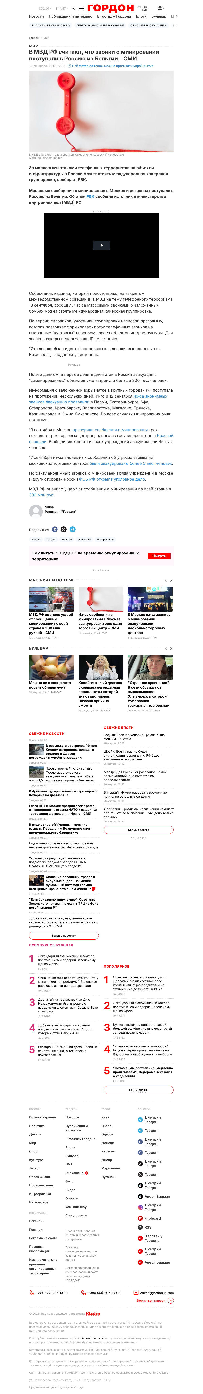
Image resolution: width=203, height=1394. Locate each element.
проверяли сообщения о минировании (110, 429)
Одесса (107, 1134)
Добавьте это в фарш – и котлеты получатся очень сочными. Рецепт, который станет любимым (65, 1029)
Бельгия (67, 539)
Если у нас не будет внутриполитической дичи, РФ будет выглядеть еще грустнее (132, 755)
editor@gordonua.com (157, 1293)
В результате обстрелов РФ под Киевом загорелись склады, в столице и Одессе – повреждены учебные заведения (63, 751)
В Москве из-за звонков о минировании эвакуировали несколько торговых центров (149, 623)
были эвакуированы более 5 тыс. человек (131, 463)
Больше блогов (138, 829)
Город (106, 1109)
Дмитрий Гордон (153, 1119)
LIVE (68, 1164)
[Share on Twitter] (64, 529)
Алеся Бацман (157, 1196)
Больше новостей (64, 935)
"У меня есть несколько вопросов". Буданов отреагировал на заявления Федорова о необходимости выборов (143, 1050)
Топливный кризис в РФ (51, 25)
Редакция (36, 1230)
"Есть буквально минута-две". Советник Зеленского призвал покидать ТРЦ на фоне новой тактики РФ (64, 903)
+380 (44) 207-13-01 (52, 1293)
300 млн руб (41, 495)
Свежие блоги (119, 728)
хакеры (51, 539)
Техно (34, 1168)
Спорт (34, 1151)
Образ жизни (39, 1177)
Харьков (108, 1151)
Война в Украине (42, 1117)
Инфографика (40, 1194)
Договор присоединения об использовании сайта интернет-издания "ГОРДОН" (82, 1274)
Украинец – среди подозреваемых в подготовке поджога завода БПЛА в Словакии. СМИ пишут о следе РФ (57, 862)
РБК (90, 196)
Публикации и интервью (70, 16)
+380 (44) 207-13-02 (104, 1293)
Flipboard (153, 1218)
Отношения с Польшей (148, 25)
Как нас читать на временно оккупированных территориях (43, 1266)
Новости (36, 16)
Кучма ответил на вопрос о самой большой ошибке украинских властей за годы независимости (142, 1028)
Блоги (141, 16)
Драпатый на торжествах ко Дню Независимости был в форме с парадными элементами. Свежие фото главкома (68, 1005)
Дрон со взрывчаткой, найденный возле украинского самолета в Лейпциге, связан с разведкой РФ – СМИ (63, 922)
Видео (70, 1190)
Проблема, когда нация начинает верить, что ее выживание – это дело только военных (139, 813)
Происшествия (41, 1185)
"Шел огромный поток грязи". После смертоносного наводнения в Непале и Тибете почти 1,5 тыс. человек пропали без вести (62, 774)
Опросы (71, 1198)
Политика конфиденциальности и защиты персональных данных (81, 1253)
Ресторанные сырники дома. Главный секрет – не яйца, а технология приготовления (67, 1051)
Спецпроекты (76, 1215)
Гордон (34, 37)
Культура (36, 1160)
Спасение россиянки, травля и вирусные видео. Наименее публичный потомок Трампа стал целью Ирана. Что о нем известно (62, 883)
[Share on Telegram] (73, 529)
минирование (105, 539)
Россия (35, 539)
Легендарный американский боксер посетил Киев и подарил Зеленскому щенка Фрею (141, 1007)
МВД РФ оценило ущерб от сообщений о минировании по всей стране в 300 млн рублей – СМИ (51, 623)
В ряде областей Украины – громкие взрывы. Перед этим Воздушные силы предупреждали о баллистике (60, 828)
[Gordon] (110, 8)
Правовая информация (39, 1249)
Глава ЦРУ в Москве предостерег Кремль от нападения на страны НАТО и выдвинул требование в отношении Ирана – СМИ (63, 810)
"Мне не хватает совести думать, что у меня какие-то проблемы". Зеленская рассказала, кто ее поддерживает (68, 982)
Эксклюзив (74, 1173)
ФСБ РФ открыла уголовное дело (112, 479)
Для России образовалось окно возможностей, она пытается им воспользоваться (135, 776)
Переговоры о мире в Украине (100, 25)
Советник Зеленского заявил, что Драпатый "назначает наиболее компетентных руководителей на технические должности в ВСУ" (139, 983)
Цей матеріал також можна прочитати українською (113, 66)
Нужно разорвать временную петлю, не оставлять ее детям (135, 794)
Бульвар (158, 16)
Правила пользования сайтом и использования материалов (82, 1235)
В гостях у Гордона (114, 16)
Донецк (108, 1143)
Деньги (35, 1134)
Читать (159, 556)
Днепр (107, 1160)
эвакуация (84, 539)
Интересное (38, 1202)
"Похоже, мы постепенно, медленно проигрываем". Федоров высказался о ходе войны (143, 1072)
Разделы (71, 1109)
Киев (105, 1117)
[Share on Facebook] (55, 529)
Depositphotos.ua (92, 1338)
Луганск (108, 1177)
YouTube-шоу (76, 1207)
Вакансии (36, 1221)
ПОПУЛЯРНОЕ (117, 966)
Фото (69, 1181)
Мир (46, 37)
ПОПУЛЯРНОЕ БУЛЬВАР (51, 945)
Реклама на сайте (43, 1238)
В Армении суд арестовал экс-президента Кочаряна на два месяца (63, 793)
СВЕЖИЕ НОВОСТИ (47, 734)
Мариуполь (111, 1168)
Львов (106, 1126)
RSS (148, 1227)
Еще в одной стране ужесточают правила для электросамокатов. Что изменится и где (64, 845)
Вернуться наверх (151, 1300)
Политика (37, 1126)
